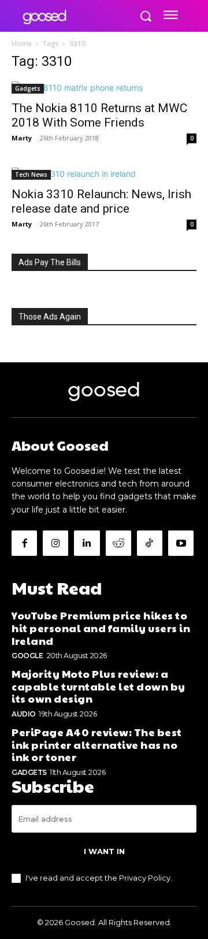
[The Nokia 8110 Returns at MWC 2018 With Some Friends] (104, 87)
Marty (22, 137)
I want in (104, 851)
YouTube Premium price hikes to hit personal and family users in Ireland (101, 627)
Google (27, 655)
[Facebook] (24, 543)
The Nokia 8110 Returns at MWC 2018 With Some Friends (99, 115)
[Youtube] (181, 543)
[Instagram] (55, 543)
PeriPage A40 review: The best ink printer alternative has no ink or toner (97, 744)
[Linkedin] (86, 543)
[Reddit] (118, 543)
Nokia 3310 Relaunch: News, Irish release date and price (101, 201)
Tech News (31, 174)
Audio (24, 714)
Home (22, 44)
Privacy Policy (144, 877)
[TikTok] (149, 543)
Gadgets (27, 88)
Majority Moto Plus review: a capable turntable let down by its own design (98, 686)
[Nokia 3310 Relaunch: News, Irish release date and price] (104, 174)
